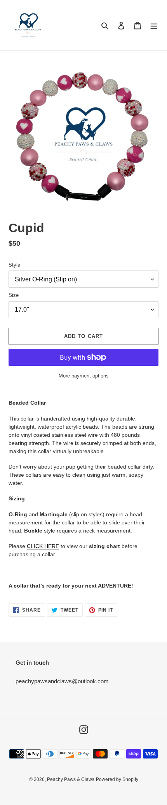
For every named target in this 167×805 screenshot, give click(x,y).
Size (14, 295)
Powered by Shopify (117, 779)
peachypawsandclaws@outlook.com (62, 681)
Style (14, 265)
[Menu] (154, 25)
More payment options (84, 376)
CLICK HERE (43, 546)
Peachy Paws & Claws (70, 779)
